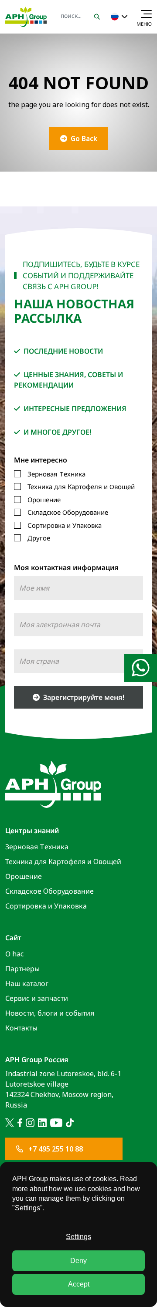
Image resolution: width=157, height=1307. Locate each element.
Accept (78, 1284)
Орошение (44, 499)
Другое (38, 538)
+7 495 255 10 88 (55, 1149)
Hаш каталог (26, 983)
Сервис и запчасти (36, 998)
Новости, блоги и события (49, 1013)
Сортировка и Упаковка (64, 525)
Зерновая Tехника (56, 473)
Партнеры (22, 968)
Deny (78, 1260)
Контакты (21, 1028)
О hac (14, 954)
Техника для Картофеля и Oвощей (81, 486)
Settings (78, 1236)
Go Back (84, 138)
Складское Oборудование (67, 512)
